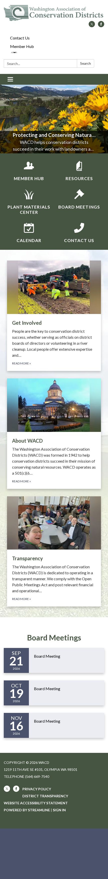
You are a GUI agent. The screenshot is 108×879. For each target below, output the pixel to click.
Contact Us (20, 37)
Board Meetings (54, 637)
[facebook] (101, 25)
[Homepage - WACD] (54, 13)
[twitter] (92, 25)
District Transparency (45, 796)
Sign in (59, 810)
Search (85, 63)
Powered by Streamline (27, 810)
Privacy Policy (36, 789)
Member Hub (22, 46)
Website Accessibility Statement (36, 803)
